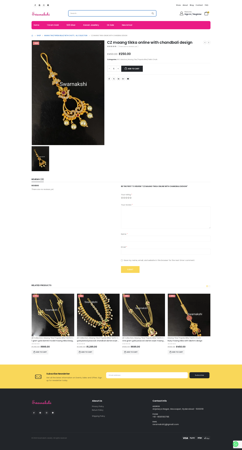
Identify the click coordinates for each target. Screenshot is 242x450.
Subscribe (199, 375)
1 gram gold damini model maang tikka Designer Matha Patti (59, 340)
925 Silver (71, 25)
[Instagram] (44, 5)
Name (124, 234)
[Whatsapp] (235, 444)
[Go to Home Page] (32, 35)
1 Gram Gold (53, 25)
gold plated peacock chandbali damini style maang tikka (103, 340)
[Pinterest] (39, 5)
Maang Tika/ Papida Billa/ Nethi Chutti (142, 59)
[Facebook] (35, 5)
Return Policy (97, 410)
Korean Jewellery (91, 25)
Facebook (109, 79)
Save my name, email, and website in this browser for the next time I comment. (159, 260)
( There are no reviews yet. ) (128, 46)
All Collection (122, 59)
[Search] (152, 13)
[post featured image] (53, 315)
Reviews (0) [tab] (38, 179)
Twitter (114, 79)
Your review (127, 205)
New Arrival (127, 25)
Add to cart (133, 68)
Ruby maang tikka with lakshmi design (185, 340)
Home (36, 25)
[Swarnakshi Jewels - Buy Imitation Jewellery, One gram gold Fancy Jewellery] (41, 14)
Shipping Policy (98, 416)
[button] (207, 286)
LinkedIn (119, 79)
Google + (123, 79)
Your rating (126, 194)
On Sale (110, 25)
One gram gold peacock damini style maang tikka (145, 340)
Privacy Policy (98, 406)
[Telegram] (48, 5)
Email (128, 79)
